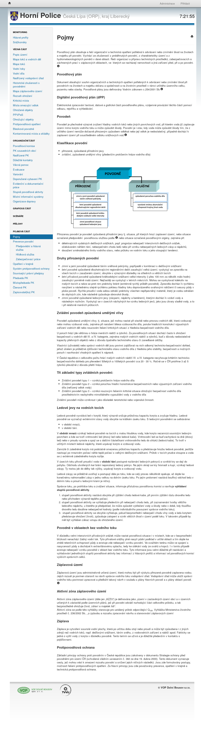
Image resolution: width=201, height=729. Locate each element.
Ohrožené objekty (23, 110)
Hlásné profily (20, 37)
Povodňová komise (24, 146)
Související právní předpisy (28, 273)
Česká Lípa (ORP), (82, 16)
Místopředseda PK (23, 283)
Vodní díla (18, 73)
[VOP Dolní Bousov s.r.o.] (34, 688)
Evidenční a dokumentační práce (28, 185)
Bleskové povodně (23, 129)
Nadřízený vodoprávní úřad (28, 78)
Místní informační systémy (28, 196)
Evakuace (18, 169)
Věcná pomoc (21, 165)
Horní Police (40, 15)
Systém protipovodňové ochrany (31, 268)
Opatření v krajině (23, 264)
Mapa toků (19, 64)
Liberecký (120, 16)
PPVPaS (18, 115)
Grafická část (22, 208)
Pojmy (16, 237)
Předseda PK (20, 278)
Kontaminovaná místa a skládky (31, 133)
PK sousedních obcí (24, 150)
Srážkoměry (20, 42)
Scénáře (18, 216)
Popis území (20, 54)
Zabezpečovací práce (28, 259)
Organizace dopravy (24, 201)
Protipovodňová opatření (27, 124)
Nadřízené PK (21, 155)
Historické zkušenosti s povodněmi (26, 84)
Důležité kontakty (23, 160)
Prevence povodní (23, 241)
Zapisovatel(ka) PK (24, 292)
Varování (18, 174)
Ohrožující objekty (23, 119)
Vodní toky (19, 69)
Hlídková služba (25, 254)
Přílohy (18, 223)
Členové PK (19, 287)
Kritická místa (21, 100)
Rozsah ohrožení (22, 96)
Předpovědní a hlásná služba (28, 248)
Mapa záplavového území (27, 91)
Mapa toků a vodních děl (27, 59)
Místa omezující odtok (25, 105)
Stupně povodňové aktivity (28, 192)
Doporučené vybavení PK (27, 179)
